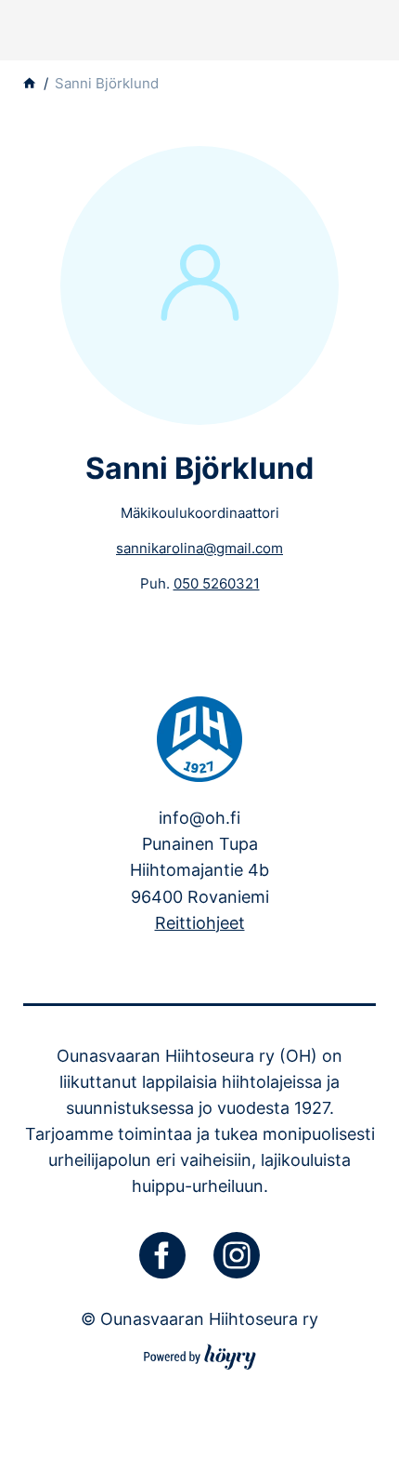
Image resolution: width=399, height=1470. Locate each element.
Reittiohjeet (200, 923)
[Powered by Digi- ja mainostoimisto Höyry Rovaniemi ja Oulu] (200, 1354)
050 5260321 (217, 583)
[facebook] (162, 1255)
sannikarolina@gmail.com (199, 548)
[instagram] (236, 1255)
